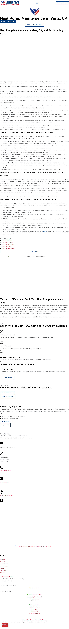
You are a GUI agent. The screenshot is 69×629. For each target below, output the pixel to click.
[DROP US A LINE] (1, 478)
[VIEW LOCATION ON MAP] (1, 492)
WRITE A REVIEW (4, 504)
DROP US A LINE (4, 482)
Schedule (29, 169)
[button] (1, 374)
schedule (25, 129)
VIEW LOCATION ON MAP (6, 495)
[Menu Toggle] (37, 3)
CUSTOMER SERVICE (5, 470)
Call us (37, 196)
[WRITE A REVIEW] (1, 500)
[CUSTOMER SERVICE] (1, 467)
